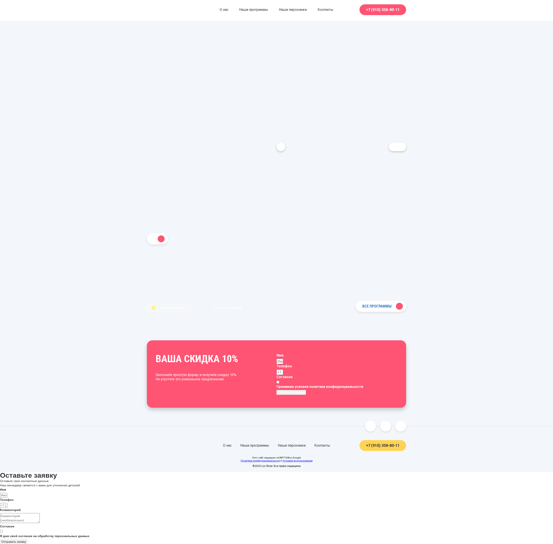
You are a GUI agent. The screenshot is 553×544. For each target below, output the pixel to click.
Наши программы (253, 10)
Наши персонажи (293, 10)
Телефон (284, 366)
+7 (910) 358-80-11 (383, 9)
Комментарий (10, 510)
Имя (279, 355)
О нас (224, 10)
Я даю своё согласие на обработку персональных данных (44, 536)
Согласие (284, 377)
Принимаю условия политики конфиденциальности (319, 387)
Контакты (325, 10)
